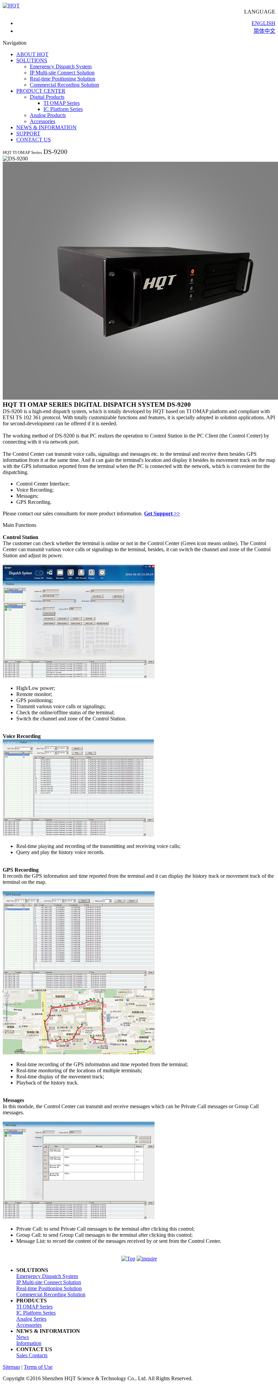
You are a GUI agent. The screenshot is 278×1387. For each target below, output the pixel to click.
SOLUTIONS (31, 60)
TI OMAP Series (61, 103)
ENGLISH (263, 23)
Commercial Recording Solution (64, 85)
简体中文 (264, 31)
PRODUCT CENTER (40, 91)
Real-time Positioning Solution (62, 79)
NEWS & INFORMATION (46, 127)
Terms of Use (38, 1367)
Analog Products (48, 115)
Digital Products (47, 97)
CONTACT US (33, 139)
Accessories (42, 121)
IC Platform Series (63, 109)
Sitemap (11, 1367)
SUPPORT (28, 133)
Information (28, 1343)
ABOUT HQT (32, 54)
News (22, 1337)
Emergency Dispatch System (61, 66)
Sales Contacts (31, 1355)
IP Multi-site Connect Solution (62, 72)
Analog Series (31, 1319)
